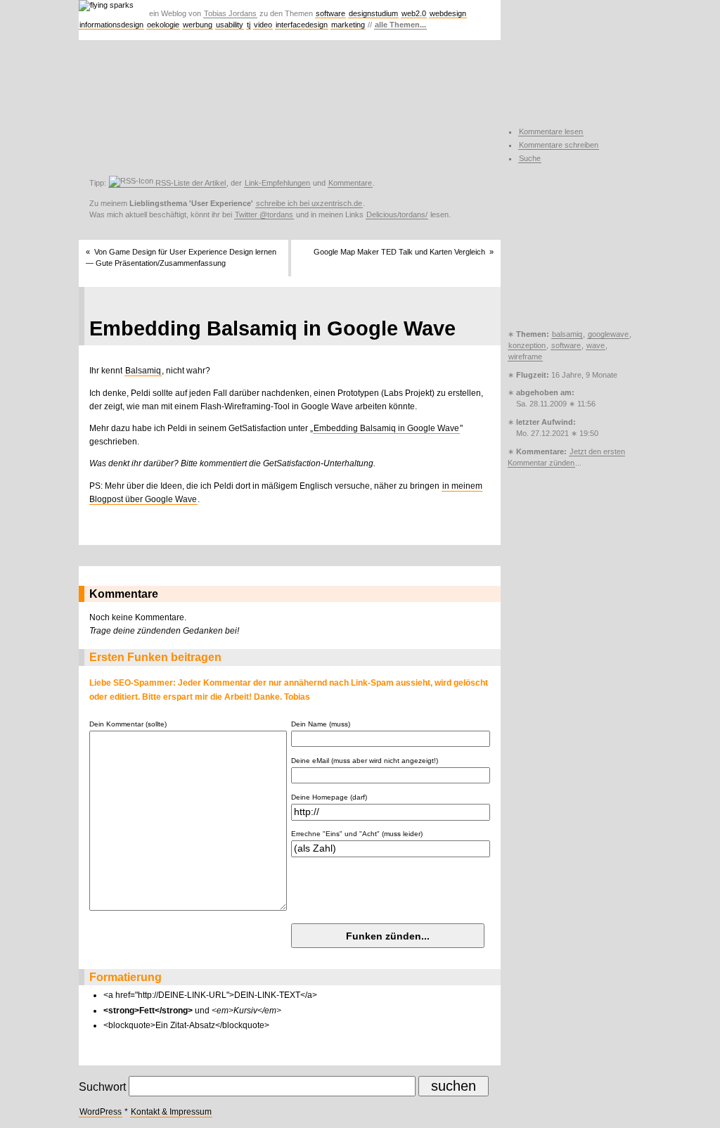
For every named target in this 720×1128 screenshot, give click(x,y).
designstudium (373, 13)
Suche (530, 158)
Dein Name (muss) (320, 724)
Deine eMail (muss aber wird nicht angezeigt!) (364, 760)
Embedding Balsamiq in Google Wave (386, 428)
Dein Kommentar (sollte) (128, 724)
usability (229, 24)
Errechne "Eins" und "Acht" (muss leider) (357, 834)
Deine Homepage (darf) (329, 797)
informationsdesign (111, 24)
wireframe (525, 356)
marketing (348, 24)
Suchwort (102, 1087)
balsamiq (567, 334)
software (330, 13)
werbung (197, 24)
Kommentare (350, 183)
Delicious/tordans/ (397, 214)
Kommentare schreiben (558, 145)
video (263, 24)
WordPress (100, 1112)
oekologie (163, 24)
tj (248, 24)
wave (595, 345)
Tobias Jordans (230, 13)
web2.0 (413, 13)
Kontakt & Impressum (171, 1112)
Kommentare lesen (551, 131)
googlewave (608, 334)
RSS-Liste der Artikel (189, 183)
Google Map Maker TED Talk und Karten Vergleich (399, 252)
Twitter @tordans (264, 214)
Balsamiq (143, 371)
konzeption (527, 345)
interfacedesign (302, 24)
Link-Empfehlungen (277, 183)
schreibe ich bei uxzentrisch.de (309, 203)
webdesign (448, 13)
